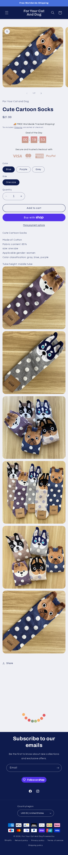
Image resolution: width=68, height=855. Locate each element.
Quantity (7, 190)
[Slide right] (41, 93)
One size (11, 182)
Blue (8, 169)
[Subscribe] (58, 768)
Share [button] (9, 663)
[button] (6, 12)
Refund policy (21, 840)
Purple (23, 169)
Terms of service (55, 840)
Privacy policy (37, 840)
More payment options (34, 225)
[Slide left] (26, 93)
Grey (38, 169)
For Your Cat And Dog (32, 836)
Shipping (18, 127)
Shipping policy (35, 845)
